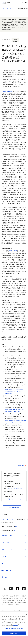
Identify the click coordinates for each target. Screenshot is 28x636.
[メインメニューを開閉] (26, 3)
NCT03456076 (13, 251)
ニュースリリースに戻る (13, 507)
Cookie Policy (16, 625)
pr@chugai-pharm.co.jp (15, 488)
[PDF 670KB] (20, 465)
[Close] (26, 614)
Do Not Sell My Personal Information (14, 628)
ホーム (2, 8)
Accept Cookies (14, 633)
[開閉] (26, 535)
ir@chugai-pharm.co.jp (15, 499)
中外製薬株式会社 (8, 92)
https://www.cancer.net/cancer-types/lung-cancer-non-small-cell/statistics (14, 391)
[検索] (22, 3)
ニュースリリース (9, 8)
